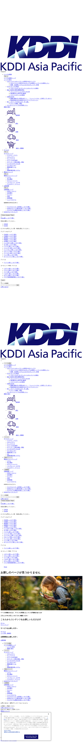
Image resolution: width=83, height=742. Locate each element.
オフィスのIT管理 (12, 160)
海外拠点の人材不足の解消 (18, 93)
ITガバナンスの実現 (13, 86)
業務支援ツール (11, 167)
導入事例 (9, 179)
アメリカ (11, 262)
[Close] (1, 502)
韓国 (10, 239)
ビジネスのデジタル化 (13, 163)
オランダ (11, 275)
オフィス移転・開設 (16, 103)
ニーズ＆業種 (8, 74)
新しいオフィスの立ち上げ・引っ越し (18, 102)
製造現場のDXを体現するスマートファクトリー (24, 100)
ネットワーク (11, 158)
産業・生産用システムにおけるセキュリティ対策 (24, 85)
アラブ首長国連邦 (14, 277)
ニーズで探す (8, 79)
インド (11, 255)
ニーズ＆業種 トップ (10, 78)
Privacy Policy (7, 730)
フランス (11, 270)
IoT (8, 168)
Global (8, 218)
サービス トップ (8, 153)
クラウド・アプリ (12, 155)
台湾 (10, 241)
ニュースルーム (11, 199)
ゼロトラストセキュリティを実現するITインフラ (21, 81)
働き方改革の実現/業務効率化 (15, 90)
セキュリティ (11, 157)
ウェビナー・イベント (13, 184)
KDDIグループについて (11, 212)
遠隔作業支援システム (13, 170)
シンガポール (13, 243)
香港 (10, 238)
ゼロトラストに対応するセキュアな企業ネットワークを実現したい (29, 83)
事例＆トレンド (8, 172)
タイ (10, 244)
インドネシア (13, 250)
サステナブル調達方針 (18, 210)
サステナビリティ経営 (18, 207)
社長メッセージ (11, 191)
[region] (26, 726)
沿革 (8, 196)
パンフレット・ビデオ (13, 182)
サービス (6, 150)
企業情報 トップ (8, 189)
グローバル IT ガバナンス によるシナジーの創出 (24, 88)
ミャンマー (12, 248)
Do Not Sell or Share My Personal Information (31, 737)
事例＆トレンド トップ (10, 175)
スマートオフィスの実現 (17, 95)
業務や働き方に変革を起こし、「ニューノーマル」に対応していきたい (31, 98)
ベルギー (11, 273)
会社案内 (9, 193)
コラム (9, 177)
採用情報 (9, 198)
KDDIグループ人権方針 (19, 208)
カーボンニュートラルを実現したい (17, 105)
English (6, 225)
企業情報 (6, 186)
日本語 (6, 224)
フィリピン (12, 253)
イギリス (11, 268)
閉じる (6, 76)
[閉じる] (48, 714)
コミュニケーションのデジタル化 (20, 91)
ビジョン (9, 194)
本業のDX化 (10, 96)
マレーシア (12, 251)
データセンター (11, 165)
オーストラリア (13, 256)
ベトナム (11, 246)
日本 (10, 234)
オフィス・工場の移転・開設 (15, 162)
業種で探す (7, 107)
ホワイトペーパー (12, 180)
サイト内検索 (4, 283)
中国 (10, 236)
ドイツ (11, 272)
